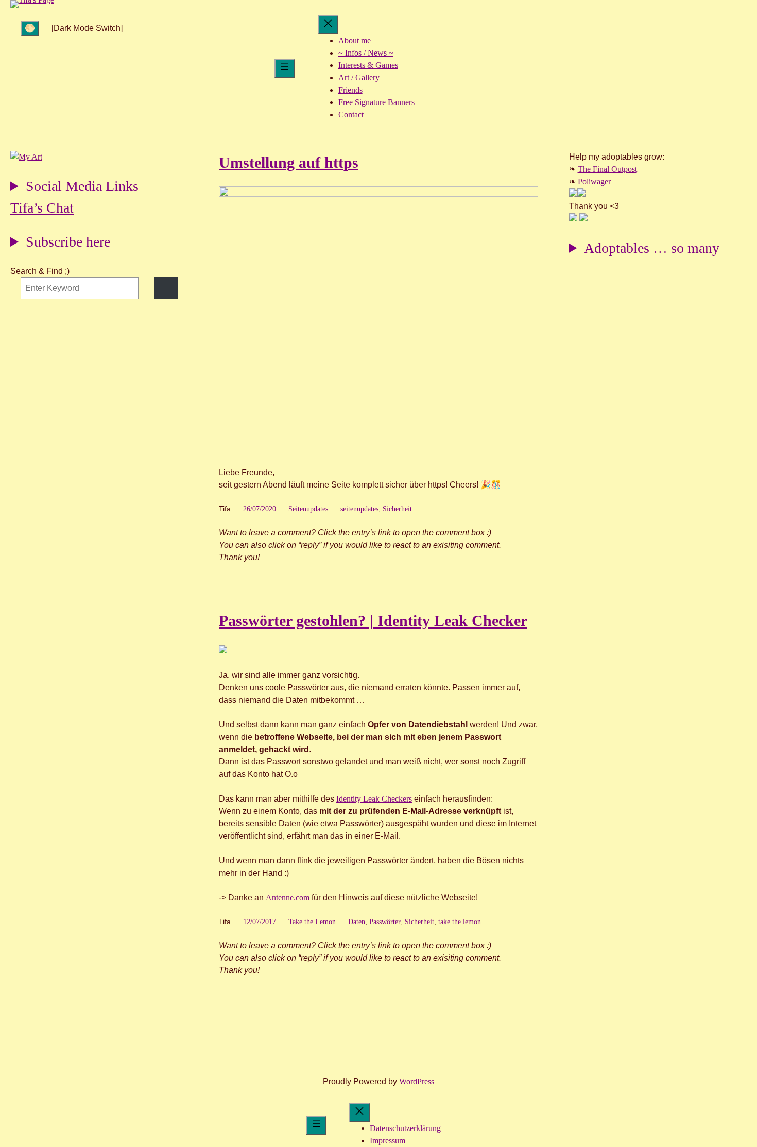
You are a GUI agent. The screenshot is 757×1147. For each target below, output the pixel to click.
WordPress (416, 1081)
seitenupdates (359, 509)
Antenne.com (287, 897)
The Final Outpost (607, 169)
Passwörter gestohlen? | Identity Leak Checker (373, 620)
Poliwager (594, 181)
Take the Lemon (312, 922)
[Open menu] (284, 68)
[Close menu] (328, 24)
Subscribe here (68, 242)
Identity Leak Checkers (374, 798)
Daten (356, 922)
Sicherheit (397, 509)
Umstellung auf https (288, 162)
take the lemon (459, 922)
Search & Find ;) (40, 271)
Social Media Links (82, 186)
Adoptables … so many (651, 248)
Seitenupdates (308, 509)
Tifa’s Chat (42, 208)
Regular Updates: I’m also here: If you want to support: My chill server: (74, 187)
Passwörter (385, 922)
